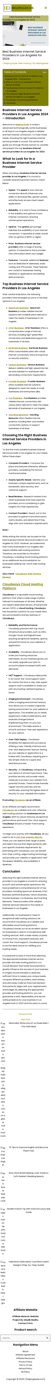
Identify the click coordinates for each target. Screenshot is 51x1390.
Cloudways (20, 800)
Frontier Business (17, 381)
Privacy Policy (25, 1361)
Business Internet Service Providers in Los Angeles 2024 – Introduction (23, 77)
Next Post (25, 1020)
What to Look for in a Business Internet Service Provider (23, 83)
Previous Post (25, 1014)
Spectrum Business (19, 307)
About (25, 1351)
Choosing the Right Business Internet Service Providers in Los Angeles (23, 95)
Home (5, 16)
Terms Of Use (25, 1365)
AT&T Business (16, 328)
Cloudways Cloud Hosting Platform (22, 100)
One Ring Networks (18, 414)
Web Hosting (24, 63)
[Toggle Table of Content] (43, 72)
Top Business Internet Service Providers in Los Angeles (25, 89)
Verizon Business (17, 364)
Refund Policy (25, 1368)
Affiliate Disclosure (25, 1358)
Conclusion (11, 103)
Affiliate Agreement (25, 1354)
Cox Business (15, 398)
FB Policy (25, 1371)
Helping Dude (10, 63)
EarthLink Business (18, 348)
